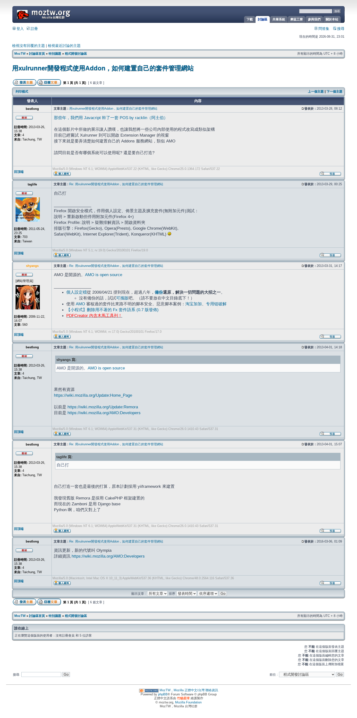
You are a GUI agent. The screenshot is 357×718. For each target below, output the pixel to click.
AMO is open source (103, 274)
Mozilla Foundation (188, 702)
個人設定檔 (76, 292)
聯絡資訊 (211, 690)
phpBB (163, 694)
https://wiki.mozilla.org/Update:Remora (103, 406)
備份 (159, 292)
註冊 (34, 29)
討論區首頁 (37, 53)
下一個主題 (334, 91)
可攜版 (122, 298)
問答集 (323, 29)
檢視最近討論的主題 (64, 46)
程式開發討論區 (76, 53)
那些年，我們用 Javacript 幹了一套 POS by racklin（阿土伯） (111, 117)
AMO (80, 303)
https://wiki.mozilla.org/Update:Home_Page (93, 395)
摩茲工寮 (296, 19)
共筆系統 (278, 19)
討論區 (262, 19)
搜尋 (340, 29)
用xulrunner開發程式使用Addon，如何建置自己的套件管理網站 (103, 68)
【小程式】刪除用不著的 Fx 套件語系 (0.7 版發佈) (112, 309)
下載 (249, 19)
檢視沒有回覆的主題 (28, 46)
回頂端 (19, 172)
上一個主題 (316, 91)
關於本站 (332, 19)
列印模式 (22, 91)
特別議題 (55, 53)
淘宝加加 (193, 303)
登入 (20, 29)
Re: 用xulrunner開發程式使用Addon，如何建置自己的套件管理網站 (116, 184)
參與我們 (314, 19)
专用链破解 (216, 303)
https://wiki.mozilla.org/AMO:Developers (104, 412)
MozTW (55, 14)
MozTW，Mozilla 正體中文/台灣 (182, 690)
